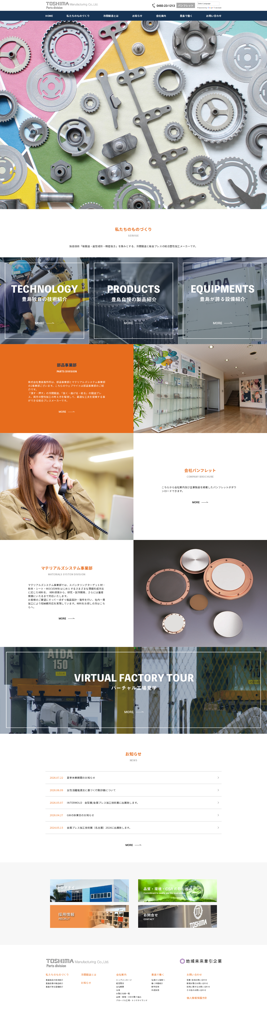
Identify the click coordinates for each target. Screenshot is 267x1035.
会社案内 (161, 16)
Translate (218, 8)
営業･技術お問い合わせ (197, 980)
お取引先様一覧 (123, 993)
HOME (49, 16)
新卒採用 (155, 986)
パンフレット (186, 5)
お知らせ (137, 16)
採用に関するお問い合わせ (198, 986)
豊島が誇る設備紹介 (54, 986)
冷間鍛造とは (111, 16)
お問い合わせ (214, 16)
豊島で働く (186, 16)
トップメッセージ (124, 980)
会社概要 (120, 986)
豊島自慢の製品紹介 (54, 983)
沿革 (118, 990)
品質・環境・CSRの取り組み (129, 996)
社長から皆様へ (158, 980)
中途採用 (155, 990)
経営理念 (120, 983)
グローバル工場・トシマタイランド (131, 1000)
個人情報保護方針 (197, 998)
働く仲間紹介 (157, 983)
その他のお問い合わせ (196, 990)
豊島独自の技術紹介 (54, 980)
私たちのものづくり (78, 16)
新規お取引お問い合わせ (197, 983)
